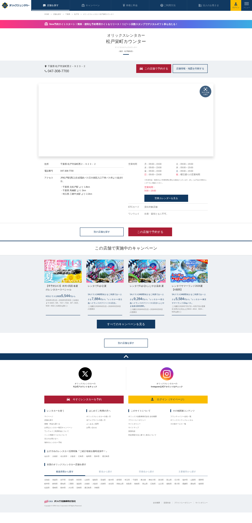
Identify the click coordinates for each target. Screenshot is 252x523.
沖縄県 (96, 488)
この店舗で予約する (150, 231)
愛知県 (63, 484)
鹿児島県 (105, 456)
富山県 (169, 480)
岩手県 (63, 480)
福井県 (185, 480)
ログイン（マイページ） (171, 399)
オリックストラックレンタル (181, 420)
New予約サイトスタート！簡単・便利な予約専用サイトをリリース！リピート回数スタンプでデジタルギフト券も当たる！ (113, 24)
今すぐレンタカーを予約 (87, 399)
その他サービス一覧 (178, 424)
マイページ (48, 416)
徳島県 (169, 484)
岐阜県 (47, 484)
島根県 (137, 484)
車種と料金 (132, 5)
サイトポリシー (134, 424)
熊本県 (96, 456)
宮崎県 (79, 488)
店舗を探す (48, 420)
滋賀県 (79, 484)
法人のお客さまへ (51, 439)
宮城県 (71, 480)
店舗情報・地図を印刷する (190, 68)
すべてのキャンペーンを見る (126, 324)
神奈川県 (152, 480)
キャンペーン (93, 5)
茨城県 (103, 480)
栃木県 (111, 480)
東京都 (143, 480)
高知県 (193, 484)
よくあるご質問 (92, 424)
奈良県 (111, 484)
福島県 (95, 480)
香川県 (177, 484)
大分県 (71, 488)
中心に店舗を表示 (205, 93)
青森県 (55, 480)
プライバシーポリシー (137, 420)
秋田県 (79, 480)
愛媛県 (185, 484)
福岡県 (88, 456)
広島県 (80, 456)
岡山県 (145, 484)
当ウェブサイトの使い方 (96, 420)
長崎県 (55, 488)
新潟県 (161, 480)
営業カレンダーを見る (166, 198)
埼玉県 (127, 480)
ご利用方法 (170, 5)
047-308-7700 (58, 71)
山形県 (87, 480)
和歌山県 (120, 484)
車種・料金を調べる (52, 424)
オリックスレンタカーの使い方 (98, 416)
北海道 (47, 480)
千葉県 (135, 480)
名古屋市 (63, 456)
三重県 (71, 484)
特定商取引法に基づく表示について (142, 435)
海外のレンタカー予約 (53, 442)
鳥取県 (129, 484)
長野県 (201, 480)
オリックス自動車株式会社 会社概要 (142, 416)
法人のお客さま (211, 5)
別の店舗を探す (102, 231)
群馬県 (119, 480)
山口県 (161, 484)
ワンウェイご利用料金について (56, 431)
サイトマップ (133, 428)
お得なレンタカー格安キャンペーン (58, 428)
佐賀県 (47, 488)
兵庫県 (103, 484)
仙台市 (47, 456)
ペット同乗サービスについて (55, 435)
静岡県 (55, 484)
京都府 (55, 456)
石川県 (177, 480)
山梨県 (193, 480)
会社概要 (156, 503)
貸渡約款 (131, 431)
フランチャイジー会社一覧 (180, 416)
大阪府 (72, 456)
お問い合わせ (91, 428)
